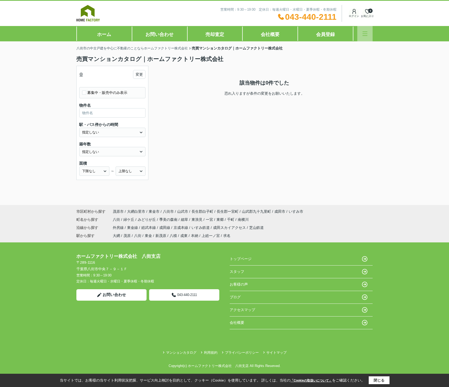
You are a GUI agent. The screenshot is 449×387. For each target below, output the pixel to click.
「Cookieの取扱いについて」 (311, 380)
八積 (173, 236)
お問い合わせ (160, 34)
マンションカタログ (181, 352)
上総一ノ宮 (211, 236)
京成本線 (181, 227)
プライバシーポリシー (242, 352)
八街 (117, 219)
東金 (148, 236)
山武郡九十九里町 (256, 211)
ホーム (104, 34)
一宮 (210, 219)
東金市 (154, 211)
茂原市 (118, 211)
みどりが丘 (147, 219)
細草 (185, 219)
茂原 (127, 236)
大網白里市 (136, 211)
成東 (184, 236)
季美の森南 (169, 219)
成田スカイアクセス (230, 227)
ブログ (235, 297)
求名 (226, 236)
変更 (139, 74)
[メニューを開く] (365, 34)
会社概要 (270, 34)
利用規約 (210, 352)
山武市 (182, 211)
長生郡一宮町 (228, 211)
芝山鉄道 (256, 227)
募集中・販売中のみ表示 (107, 93)
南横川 (243, 219)
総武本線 (149, 227)
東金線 (133, 227)
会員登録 (325, 34)
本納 (194, 236)
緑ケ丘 (129, 219)
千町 (231, 219)
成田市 (279, 211)
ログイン (354, 16)
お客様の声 (239, 284)
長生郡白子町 (202, 211)
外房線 (119, 227)
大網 (116, 236)
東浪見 (197, 219)
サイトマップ (276, 352)
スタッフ (237, 271)
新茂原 (160, 236)
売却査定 (215, 34)
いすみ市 (296, 211)
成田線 (165, 227)
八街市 (168, 211)
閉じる (379, 380)
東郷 (220, 219)
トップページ (241, 259)
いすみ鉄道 (201, 227)
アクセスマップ (242, 310)
